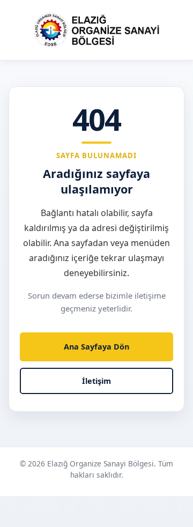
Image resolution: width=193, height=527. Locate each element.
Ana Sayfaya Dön (96, 347)
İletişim (96, 381)
